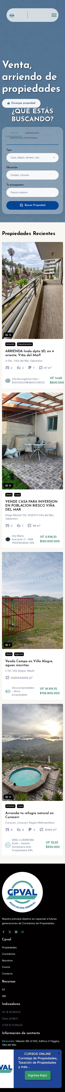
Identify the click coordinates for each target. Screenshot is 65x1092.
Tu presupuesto (15, 185)
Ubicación (12, 167)
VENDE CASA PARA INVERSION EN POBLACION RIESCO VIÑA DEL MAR (31, 505)
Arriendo (10, 344)
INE (4, 996)
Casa (17, 494)
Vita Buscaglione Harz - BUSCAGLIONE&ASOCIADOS (28, 381)
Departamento (25, 344)
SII (3, 989)
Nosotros (7, 960)
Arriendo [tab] (32, 132)
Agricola (19, 654)
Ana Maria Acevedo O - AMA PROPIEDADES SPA (23, 539)
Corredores (8, 953)
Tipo (9, 150)
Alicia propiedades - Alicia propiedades (23, 691)
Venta (9, 494)
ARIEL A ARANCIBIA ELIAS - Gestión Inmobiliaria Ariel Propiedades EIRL (23, 845)
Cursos (6, 967)
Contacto (7, 973)
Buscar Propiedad (35, 205)
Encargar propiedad (23, 103)
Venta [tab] (14, 132)
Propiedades (9, 947)
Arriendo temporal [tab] (24, 137)
